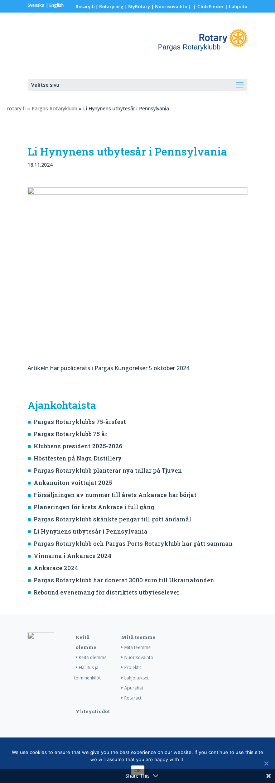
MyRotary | (141, 6)
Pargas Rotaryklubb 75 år (70, 434)
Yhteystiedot (93, 711)
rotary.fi (16, 108)
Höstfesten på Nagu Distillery (78, 458)
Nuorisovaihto (171, 6)
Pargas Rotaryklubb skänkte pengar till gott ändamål (112, 519)
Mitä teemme (138, 637)
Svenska (36, 5)
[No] (266, 763)
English (56, 5)
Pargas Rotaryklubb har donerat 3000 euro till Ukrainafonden (124, 580)
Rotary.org (111, 6)
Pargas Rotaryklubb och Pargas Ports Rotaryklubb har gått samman (133, 543)
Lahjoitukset (136, 678)
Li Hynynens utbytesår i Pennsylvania (91, 531)
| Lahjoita (235, 6)
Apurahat (133, 688)
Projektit (132, 667)
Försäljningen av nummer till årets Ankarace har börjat (115, 494)
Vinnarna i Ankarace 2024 (72, 555)
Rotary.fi (85, 6)
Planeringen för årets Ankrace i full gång (94, 507)
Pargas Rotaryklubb (54, 108)
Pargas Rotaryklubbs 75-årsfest (80, 421)
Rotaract (132, 698)
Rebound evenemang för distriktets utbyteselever (106, 592)
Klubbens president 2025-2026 (78, 446)
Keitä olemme (93, 657)
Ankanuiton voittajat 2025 (73, 482)
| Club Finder (208, 6)
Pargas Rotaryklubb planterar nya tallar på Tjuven (108, 470)
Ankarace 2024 (56, 568)
